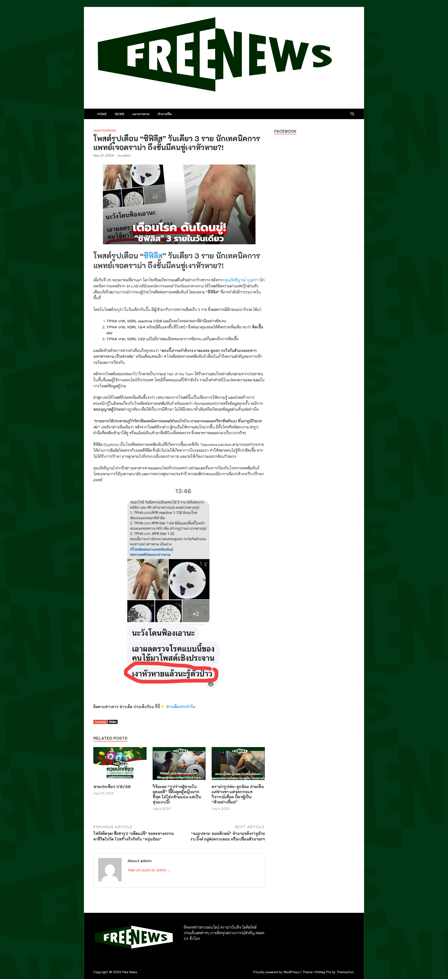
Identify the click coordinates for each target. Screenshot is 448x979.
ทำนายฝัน (165, 114)
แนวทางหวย (141, 114)
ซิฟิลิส (153, 255)
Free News (129, 972)
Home (102, 114)
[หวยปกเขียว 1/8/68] (120, 764)
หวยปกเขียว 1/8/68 (112, 786)
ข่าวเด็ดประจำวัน (180, 706)
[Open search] (352, 114)
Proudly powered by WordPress (276, 972)
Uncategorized (104, 130)
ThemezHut (345, 972)
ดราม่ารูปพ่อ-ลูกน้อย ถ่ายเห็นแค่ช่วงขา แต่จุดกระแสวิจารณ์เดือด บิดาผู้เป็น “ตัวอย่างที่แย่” (238, 794)
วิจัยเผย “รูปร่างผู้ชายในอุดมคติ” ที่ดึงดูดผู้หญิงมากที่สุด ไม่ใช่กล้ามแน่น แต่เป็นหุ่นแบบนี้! (177, 794)
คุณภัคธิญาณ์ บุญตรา (241, 279)
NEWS (119, 114)
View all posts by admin (149, 869)
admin (126, 155)
